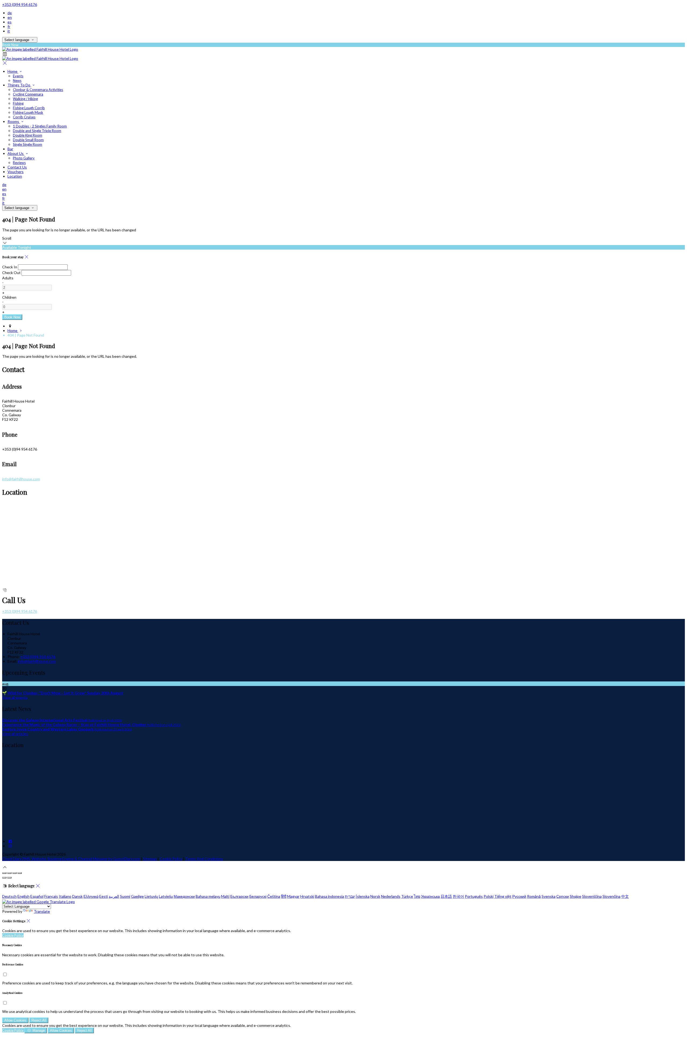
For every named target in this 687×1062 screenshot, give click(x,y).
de (10, 12)
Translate (42, 911)
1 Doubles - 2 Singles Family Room (40, 126)
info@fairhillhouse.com (21, 479)
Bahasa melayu (208, 896)
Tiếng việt (502, 896)
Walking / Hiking (25, 99)
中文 (625, 896)
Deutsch (9, 896)
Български (239, 896)
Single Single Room (27, 144)
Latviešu (166, 896)
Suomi (125, 896)
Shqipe (575, 896)
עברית (350, 896)
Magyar (293, 896)
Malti (225, 896)
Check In (9, 267)
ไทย (417, 896)
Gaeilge (137, 896)
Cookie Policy (171, 858)
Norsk (375, 896)
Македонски (184, 896)
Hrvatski (307, 896)
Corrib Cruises (24, 117)
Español (36, 896)
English (23, 896)
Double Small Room (28, 140)
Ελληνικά (90, 896)
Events (18, 76)
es (10, 22)
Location (15, 176)
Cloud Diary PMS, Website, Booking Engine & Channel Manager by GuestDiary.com (71, 858)
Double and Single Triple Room (37, 131)
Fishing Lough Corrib (29, 108)
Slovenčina (611, 896)
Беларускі (257, 896)
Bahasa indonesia (329, 896)
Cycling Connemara (28, 94)
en (10, 17)
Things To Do (19, 85)
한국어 (458, 896)
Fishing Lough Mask (28, 112)
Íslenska (363, 896)
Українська (430, 896)
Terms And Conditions (204, 858)
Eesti (103, 896)
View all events (15, 697)
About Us (16, 153)
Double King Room (27, 135)
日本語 (446, 896)
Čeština (273, 896)
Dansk (77, 896)
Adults (7, 278)
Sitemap (150, 858)
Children (9, 297)
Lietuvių (151, 896)
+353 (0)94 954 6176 (19, 4)
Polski (489, 896)
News (17, 80)
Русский (519, 896)
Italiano (65, 896)
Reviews (19, 162)
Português (474, 896)
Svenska (549, 896)
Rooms (14, 121)
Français (51, 896)
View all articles (15, 733)
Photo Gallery (24, 158)
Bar (10, 149)
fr (9, 26)
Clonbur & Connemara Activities (38, 89)
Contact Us (17, 167)
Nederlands (390, 896)
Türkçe (407, 896)
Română (534, 896)
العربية (114, 896)
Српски (562, 896)
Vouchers (16, 171)
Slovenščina (592, 896)
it (9, 31)
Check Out (11, 272)
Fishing (18, 103)
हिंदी (283, 896)
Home (13, 71)
